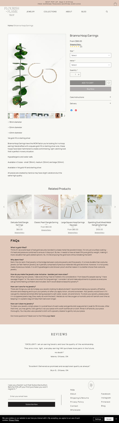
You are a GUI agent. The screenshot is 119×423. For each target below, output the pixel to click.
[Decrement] (71, 74)
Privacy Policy (14, 420)
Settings (98, 419)
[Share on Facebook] (71, 110)
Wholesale (75, 410)
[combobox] (90, 55)
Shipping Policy (75, 44)
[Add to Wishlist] (108, 82)
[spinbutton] (75, 74)
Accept (108, 419)
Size (72, 51)
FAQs (72, 390)
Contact (74, 406)
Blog (103, 406)
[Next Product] (115, 206)
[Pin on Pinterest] (75, 110)
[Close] (116, 419)
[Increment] (78, 74)
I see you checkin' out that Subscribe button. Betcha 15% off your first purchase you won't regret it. (28, 387)
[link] (115, 4)
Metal (72, 61)
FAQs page (48, 316)
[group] (59, 214)
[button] (33, 11)
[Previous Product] (4, 206)
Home (10, 25)
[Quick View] (19, 207)
